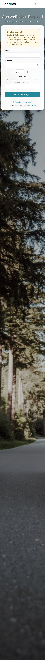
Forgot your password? (23, 102)
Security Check (22, 77)
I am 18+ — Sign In (24, 94)
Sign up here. (31, 105)
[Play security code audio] (27, 72)
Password (8, 61)
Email (7, 51)
